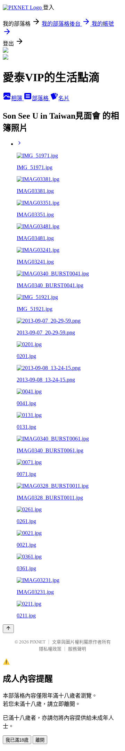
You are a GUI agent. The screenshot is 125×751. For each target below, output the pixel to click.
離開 (39, 740)
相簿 (17, 98)
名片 (63, 98)
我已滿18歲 (17, 740)
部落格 (41, 98)
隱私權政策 (50, 648)
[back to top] (8, 628)
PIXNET (37, 642)
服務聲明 (77, 648)
